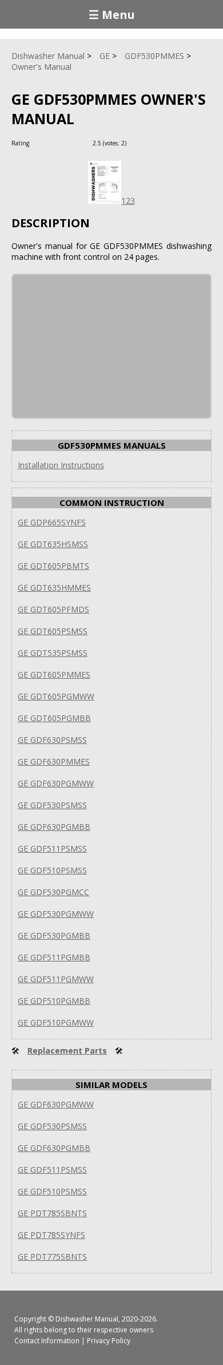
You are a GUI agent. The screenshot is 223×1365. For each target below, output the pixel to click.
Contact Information (46, 1341)
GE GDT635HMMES (54, 587)
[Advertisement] (98, 346)
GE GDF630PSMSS (52, 739)
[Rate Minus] (151, 143)
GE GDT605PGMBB (54, 718)
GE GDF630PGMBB (54, 826)
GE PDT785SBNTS (52, 1213)
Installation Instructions (61, 465)
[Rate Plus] (137, 143)
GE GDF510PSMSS (52, 870)
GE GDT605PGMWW (56, 696)
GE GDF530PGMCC (53, 892)
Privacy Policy (108, 1341)
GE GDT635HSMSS (53, 544)
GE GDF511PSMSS (52, 848)
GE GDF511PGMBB (54, 957)
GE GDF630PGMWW (56, 783)
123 (128, 200)
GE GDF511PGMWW (56, 979)
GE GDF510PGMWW (56, 1022)
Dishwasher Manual (86, 1319)
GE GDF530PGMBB (54, 935)
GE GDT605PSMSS (52, 631)
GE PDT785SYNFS (51, 1234)
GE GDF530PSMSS (52, 805)
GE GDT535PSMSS (52, 652)
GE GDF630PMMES (54, 761)
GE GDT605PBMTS (53, 565)
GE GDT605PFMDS (53, 609)
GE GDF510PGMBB (54, 1000)
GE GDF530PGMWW (56, 913)
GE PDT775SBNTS (52, 1256)
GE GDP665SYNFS (52, 522)
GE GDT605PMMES (54, 674)
